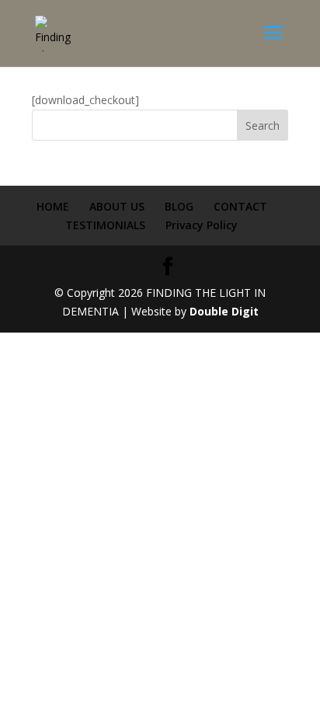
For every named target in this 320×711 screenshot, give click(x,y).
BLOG (179, 206)
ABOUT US (116, 206)
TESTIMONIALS (105, 225)
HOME (53, 206)
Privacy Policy (201, 225)
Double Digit (224, 311)
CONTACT (240, 206)
